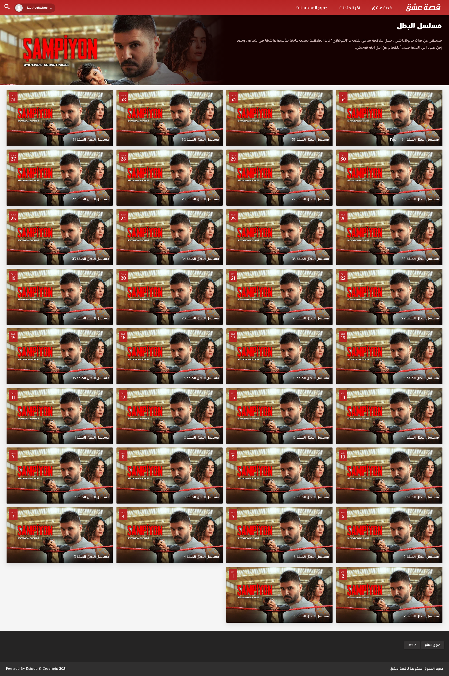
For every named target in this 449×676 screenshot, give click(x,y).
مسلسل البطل (419, 25)
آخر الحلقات (349, 8)
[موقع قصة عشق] (423, 7)
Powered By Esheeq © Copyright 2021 (36, 669)
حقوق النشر (433, 645)
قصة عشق (382, 8)
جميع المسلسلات (312, 8)
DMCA (412, 645)
